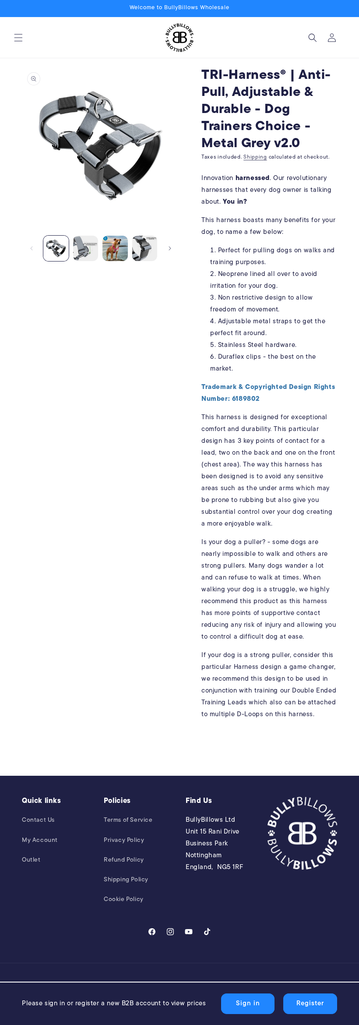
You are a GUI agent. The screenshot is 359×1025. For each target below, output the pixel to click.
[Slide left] (31, 248)
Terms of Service (128, 820)
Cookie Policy (124, 899)
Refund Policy (124, 860)
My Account (40, 840)
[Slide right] (170, 248)
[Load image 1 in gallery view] (56, 248)
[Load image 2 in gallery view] (86, 248)
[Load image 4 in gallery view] (145, 248)
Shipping (255, 157)
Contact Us (38, 820)
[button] (18, 37)
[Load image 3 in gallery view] (115, 248)
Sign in (248, 1003)
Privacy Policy (124, 840)
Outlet (31, 860)
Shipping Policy (126, 880)
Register (310, 1003)
